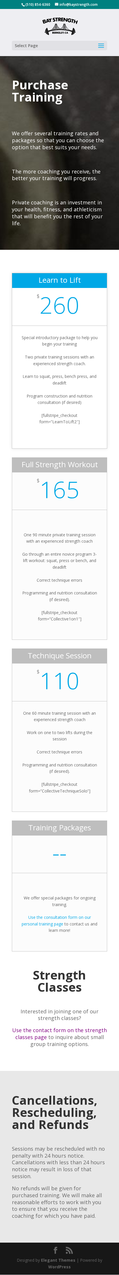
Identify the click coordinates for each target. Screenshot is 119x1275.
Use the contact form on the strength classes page (59, 1034)
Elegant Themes (58, 1260)
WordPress (59, 1267)
